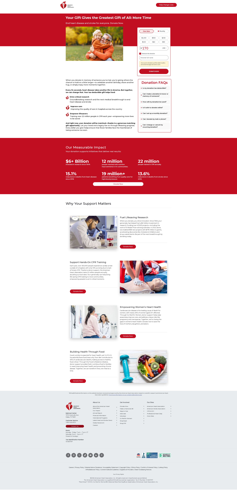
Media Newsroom (98, 423)
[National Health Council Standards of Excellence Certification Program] (138, 455)
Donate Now (118, 184)
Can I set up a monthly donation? (155, 113)
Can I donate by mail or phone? (154, 119)
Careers (95, 425)
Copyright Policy (125, 467)
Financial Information (99, 415)
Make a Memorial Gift (126, 408)
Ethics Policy (136, 467)
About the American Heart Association (101, 407)
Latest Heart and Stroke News (102, 420)
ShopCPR (123, 423)
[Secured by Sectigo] (164, 455)
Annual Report (97, 413)
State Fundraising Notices (143, 469)
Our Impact (96, 410)
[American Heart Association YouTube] (90, 455)
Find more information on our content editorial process (125, 395)
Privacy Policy (79, 467)
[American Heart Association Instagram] (73, 455)
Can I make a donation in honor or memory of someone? (155, 95)
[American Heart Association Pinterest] (101, 455)
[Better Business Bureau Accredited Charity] (144, 455)
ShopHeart (123, 421)
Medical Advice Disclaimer (93, 467)
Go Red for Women (126, 418)
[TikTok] (85, 455)
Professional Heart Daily (154, 413)
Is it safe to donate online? (153, 108)
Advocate (123, 413)
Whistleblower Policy (93, 469)
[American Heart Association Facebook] (68, 455)
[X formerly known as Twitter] (79, 455)
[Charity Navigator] (152, 455)
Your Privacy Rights (118, 474)
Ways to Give (124, 411)
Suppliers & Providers (126, 469)
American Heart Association (156, 406)
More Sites (150, 416)
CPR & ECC (150, 411)
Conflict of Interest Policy (149, 467)
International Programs (100, 418)
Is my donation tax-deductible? (154, 88)
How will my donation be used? (154, 102)
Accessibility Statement (110, 467)
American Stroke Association (156, 408)
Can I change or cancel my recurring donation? (153, 126)
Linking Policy (163, 467)
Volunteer (123, 416)
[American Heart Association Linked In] (96, 455)
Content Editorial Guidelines (110, 469)
